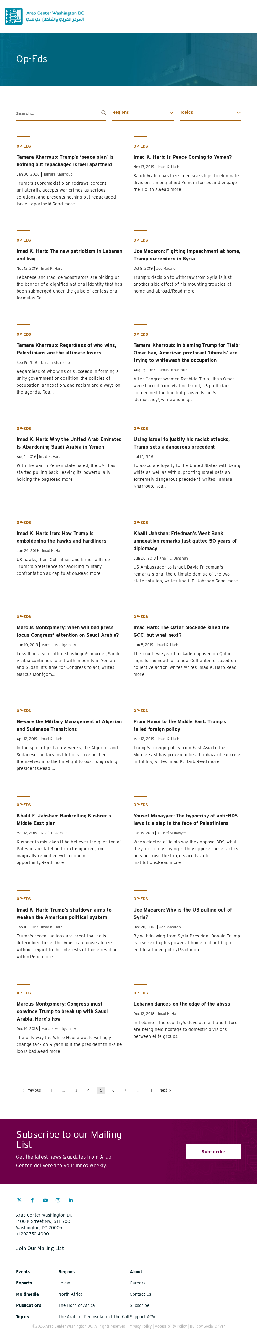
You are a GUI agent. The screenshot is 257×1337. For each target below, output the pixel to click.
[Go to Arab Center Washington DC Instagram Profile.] (58, 1201)
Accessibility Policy (171, 1326)
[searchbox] (61, 114)
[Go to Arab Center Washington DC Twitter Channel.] (19, 1201)
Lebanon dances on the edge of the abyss (182, 1004)
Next (164, 1090)
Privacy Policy (140, 1326)
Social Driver (214, 1326)
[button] (246, 16)
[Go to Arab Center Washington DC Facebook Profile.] (32, 1201)
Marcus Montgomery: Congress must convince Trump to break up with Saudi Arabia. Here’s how (62, 1011)
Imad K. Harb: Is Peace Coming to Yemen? (183, 157)
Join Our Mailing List (40, 1248)
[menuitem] (19, 1203)
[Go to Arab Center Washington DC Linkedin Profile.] (70, 1201)
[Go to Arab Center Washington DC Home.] (44, 16)
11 (150, 1090)
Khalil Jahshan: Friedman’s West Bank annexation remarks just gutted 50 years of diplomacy (185, 540)
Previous (33, 1090)
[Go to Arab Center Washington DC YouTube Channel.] (45, 1201)
